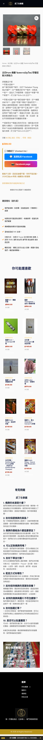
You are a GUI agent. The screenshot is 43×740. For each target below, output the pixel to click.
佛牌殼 (24, 693)
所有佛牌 (25, 687)
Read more (9, 310)
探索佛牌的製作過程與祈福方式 (13, 183)
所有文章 (25, 697)
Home (4, 63)
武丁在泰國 (19, 3)
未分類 (10, 63)
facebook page (20, 164)
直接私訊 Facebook (20, 156)
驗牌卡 (24, 690)
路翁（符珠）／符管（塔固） (22, 138)
